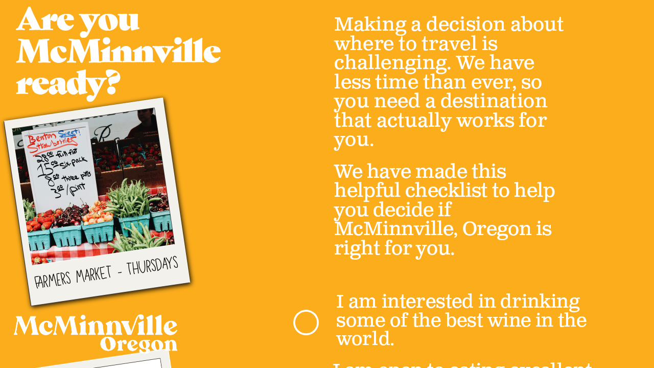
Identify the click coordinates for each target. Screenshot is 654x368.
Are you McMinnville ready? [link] (121, 53)
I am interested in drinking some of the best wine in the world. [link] (463, 320)
